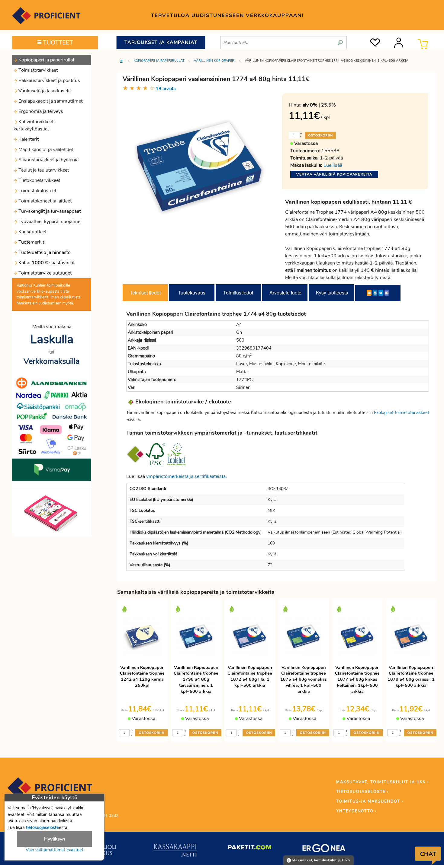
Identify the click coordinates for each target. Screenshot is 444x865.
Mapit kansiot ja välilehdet (45, 149)
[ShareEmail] (369, 293)
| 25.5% (319, 105)
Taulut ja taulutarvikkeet (43, 170)
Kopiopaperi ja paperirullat (45, 60)
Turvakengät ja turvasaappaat (49, 211)
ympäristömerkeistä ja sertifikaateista (186, 476)
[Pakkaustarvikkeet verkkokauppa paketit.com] (249, 848)
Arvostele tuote (285, 292)
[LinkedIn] (375, 293)
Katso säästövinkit (46, 262)
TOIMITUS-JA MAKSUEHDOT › (369, 801)
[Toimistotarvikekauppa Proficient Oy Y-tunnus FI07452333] (50, 790)
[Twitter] (380, 293)
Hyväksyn (54, 839)
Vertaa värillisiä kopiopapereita (334, 174)
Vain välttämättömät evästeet (54, 850)
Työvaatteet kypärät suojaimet (49, 221)
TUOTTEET (57, 42)
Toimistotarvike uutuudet (44, 273)
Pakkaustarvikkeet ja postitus (48, 80)
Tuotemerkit (31, 242)
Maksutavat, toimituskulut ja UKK (320, 860)
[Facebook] (386, 293)
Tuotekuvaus (191, 292)
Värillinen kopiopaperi (214, 60)
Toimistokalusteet (36, 190)
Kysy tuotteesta (332, 292)
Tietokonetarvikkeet (38, 180)
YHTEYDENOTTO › (356, 811)
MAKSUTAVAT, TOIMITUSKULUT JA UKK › (382, 782)
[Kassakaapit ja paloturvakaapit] (175, 851)
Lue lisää (332, 165)
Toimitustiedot (238, 292)
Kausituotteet (32, 232)
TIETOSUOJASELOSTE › (362, 791)
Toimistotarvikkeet (37, 70)
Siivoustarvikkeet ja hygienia (48, 159)
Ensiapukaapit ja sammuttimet (49, 101)
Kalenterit (28, 139)
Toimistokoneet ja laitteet (44, 201)
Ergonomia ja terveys (40, 111)
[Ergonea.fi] (324, 849)
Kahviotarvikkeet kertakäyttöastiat (33, 125)
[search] (340, 40)
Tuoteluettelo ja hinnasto (44, 252)
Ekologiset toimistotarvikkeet (401, 412)
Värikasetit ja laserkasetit (44, 90)
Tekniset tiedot (145, 292)
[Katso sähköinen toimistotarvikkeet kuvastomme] (51, 513)
